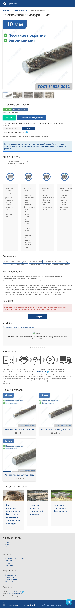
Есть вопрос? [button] (37, 317)
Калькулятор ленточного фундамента (60, 508)
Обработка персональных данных (51, 605)
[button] (70, 3)
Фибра (7, 563)
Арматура (12, 3)
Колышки (8, 561)
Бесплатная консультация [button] (32, 118)
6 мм (7, 542)
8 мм (7, 544)
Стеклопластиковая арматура (15, 558)
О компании (9, 581)
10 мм (7, 546)
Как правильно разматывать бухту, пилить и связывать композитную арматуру (12, 514)
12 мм (7, 549)
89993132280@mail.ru (14, 593)
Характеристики (10, 575)
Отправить (28, 128)
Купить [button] (9, 118)
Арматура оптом (11, 579)
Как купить (9, 565)
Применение (9, 577)
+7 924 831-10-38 (40, 372)
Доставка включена (20, 109)
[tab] (7, 95)
